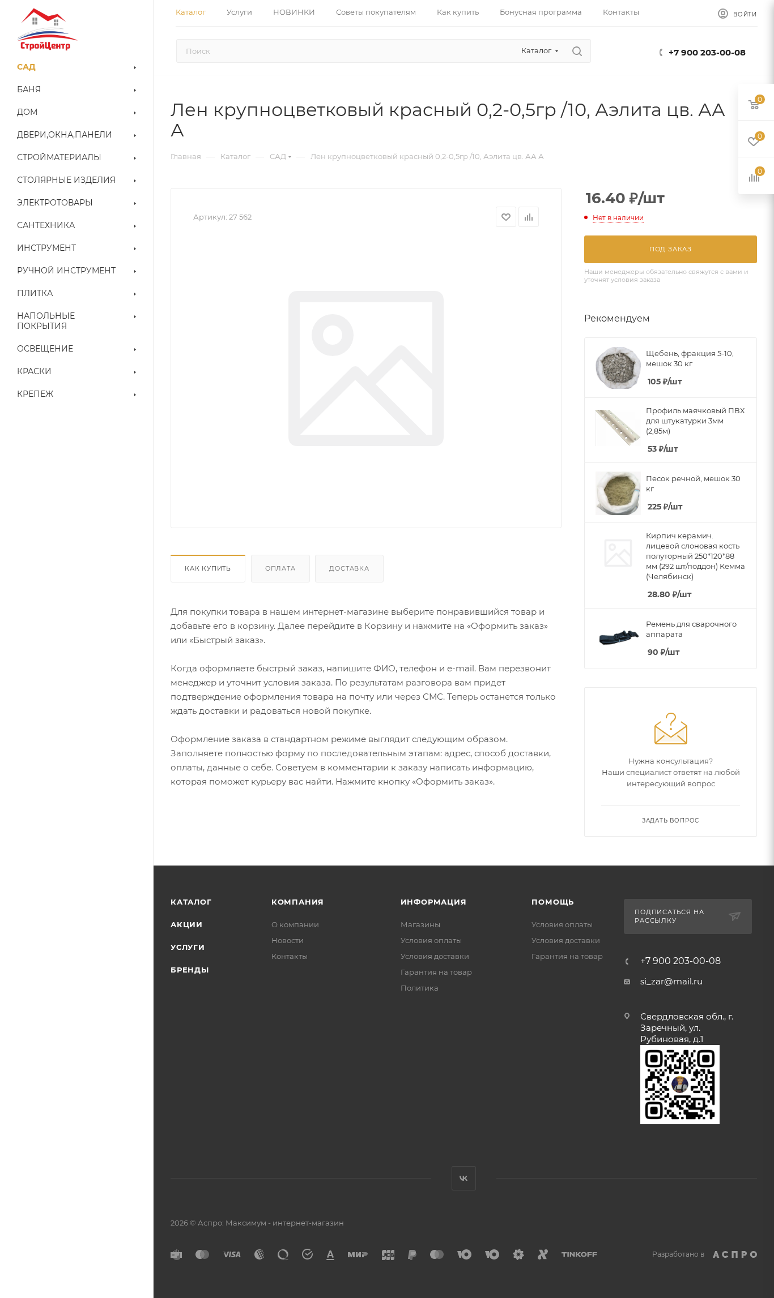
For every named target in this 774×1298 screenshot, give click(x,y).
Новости (287, 940)
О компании (295, 924)
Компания (297, 901)
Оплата (280, 568)
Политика (420, 987)
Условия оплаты (431, 940)
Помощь (552, 901)
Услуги (188, 947)
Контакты (289, 956)
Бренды (190, 969)
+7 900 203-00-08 (707, 52)
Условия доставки (435, 956)
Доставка (349, 568)
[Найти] (577, 51)
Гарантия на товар (436, 971)
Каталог (191, 901)
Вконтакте (464, 1178)
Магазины (420, 924)
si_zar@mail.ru (671, 981)
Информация (434, 901)
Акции (187, 924)
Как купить (208, 568)
